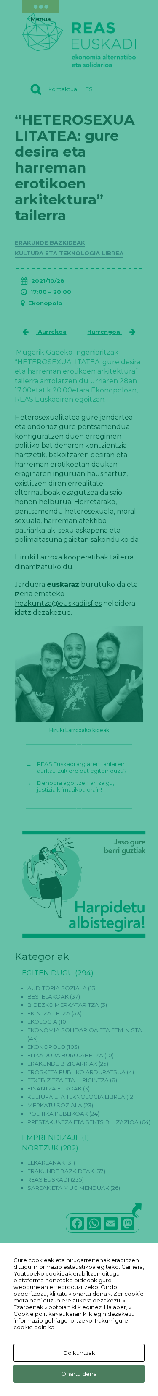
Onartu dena (79, 1373)
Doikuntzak (79, 1352)
